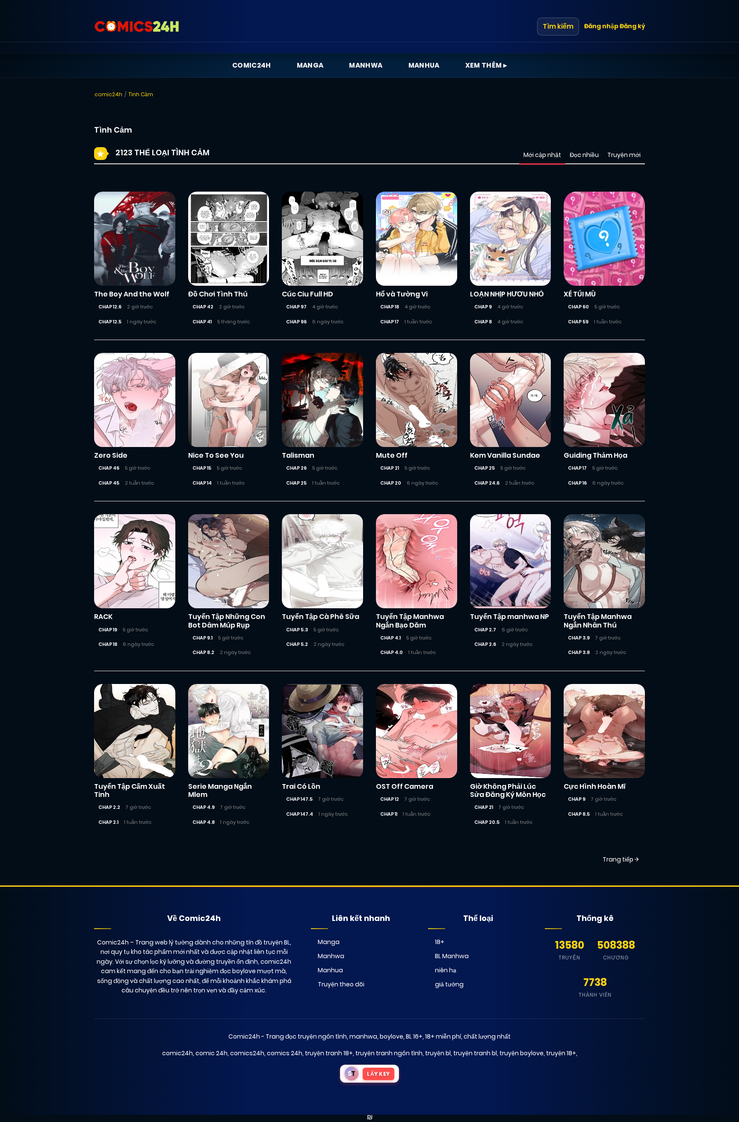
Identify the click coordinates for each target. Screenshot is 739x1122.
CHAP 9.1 (202, 637)
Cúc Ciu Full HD (307, 294)
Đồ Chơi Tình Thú (218, 294)
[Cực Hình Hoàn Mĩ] (604, 730)
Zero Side (110, 455)
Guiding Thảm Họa (595, 455)
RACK (103, 617)
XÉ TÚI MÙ (580, 294)
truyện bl (438, 1053)
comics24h (247, 1053)
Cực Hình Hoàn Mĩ (595, 786)
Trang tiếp (619, 859)
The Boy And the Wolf (131, 294)
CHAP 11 (388, 814)
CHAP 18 (389, 306)
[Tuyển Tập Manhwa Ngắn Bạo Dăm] (416, 561)
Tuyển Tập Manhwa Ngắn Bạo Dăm (410, 621)
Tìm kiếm (558, 26)
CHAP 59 (578, 321)
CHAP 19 (107, 629)
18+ (439, 942)
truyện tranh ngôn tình (389, 1053)
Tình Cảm (140, 94)
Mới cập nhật (542, 155)
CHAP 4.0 (391, 652)
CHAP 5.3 (297, 629)
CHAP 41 (202, 321)
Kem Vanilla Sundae (505, 455)
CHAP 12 (389, 799)
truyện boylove (522, 1053)
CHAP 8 (483, 321)
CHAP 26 (296, 468)
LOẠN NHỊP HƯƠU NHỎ (507, 294)
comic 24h (211, 1053)
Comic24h (251, 65)
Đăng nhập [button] (601, 26)
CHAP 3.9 (579, 637)
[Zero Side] (134, 399)
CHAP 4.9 (203, 807)
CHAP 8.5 (579, 814)
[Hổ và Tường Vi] (416, 238)
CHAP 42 (202, 306)
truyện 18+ (561, 1053)
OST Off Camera (404, 786)
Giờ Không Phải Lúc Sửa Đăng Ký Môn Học (508, 790)
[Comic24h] (137, 26)
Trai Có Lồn (301, 786)
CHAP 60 (578, 306)
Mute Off (392, 455)
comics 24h (284, 1053)
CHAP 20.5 (487, 822)
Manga (310, 65)
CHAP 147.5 (299, 799)
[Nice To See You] (228, 399)
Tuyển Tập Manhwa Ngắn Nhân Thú (598, 621)
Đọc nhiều (584, 155)
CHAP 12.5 (109, 321)
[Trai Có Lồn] (322, 730)
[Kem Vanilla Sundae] (510, 399)
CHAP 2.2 (109, 807)
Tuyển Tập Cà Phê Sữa (320, 617)
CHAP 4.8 (203, 822)
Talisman (298, 455)
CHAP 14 (202, 483)
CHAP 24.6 (487, 483)
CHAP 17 (389, 321)
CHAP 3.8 (579, 652)
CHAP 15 (201, 468)
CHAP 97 (296, 306)
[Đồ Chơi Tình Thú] (228, 238)
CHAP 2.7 (485, 629)
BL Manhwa (452, 956)
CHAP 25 (296, 483)
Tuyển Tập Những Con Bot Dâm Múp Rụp (226, 621)
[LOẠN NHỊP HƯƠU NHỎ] (510, 238)
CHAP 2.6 (485, 644)
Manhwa (365, 65)
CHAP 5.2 (297, 644)
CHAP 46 (108, 468)
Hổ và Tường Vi (402, 294)
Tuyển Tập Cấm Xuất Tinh (129, 790)
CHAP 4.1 (390, 637)
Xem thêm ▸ (486, 65)
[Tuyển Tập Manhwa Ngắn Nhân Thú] (604, 561)
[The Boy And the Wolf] (134, 238)
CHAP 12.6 (109, 306)
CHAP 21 (389, 468)
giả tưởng (449, 984)
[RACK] (134, 561)
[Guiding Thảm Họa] (604, 399)
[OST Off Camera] (416, 730)
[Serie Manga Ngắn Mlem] (228, 730)
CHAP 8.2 (203, 652)
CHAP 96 (296, 321)
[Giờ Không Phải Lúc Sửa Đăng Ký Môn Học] (510, 730)
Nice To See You (216, 455)
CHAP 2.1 (108, 822)
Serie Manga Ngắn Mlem (220, 790)
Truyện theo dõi (341, 984)
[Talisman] (322, 399)
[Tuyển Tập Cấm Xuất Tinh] (134, 730)
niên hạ (445, 970)
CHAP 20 (390, 483)
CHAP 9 (483, 306)
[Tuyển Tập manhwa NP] (510, 561)
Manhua (424, 65)
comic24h (108, 94)
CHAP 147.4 (299, 814)
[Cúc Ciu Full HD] (322, 238)
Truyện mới (624, 155)
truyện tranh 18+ (329, 1053)
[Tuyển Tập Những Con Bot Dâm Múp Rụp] (228, 561)
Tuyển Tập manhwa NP (509, 617)
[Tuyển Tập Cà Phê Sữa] (322, 561)
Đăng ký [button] (632, 26)
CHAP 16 (577, 483)
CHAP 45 (108, 483)
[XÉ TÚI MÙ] (604, 238)
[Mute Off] (416, 399)
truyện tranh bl (475, 1053)
